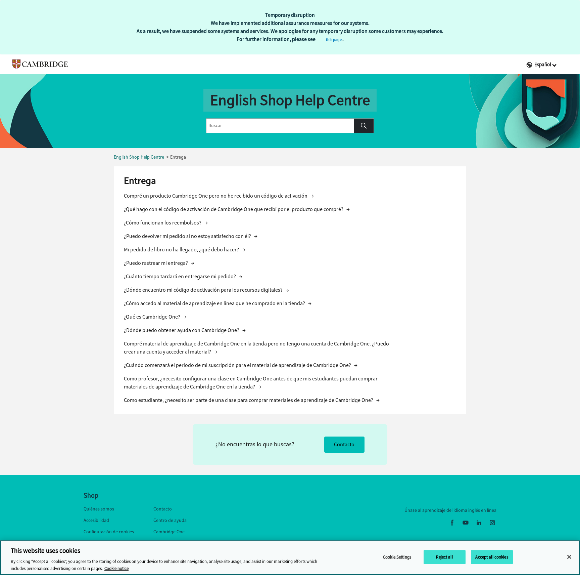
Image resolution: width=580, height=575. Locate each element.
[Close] (569, 556)
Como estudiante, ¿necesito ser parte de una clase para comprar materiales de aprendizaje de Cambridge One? (252, 400)
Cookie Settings (397, 557)
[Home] (37, 64)
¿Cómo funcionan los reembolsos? (166, 222)
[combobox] (280, 126)
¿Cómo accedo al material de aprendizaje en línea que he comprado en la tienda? (217, 303)
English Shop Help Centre (139, 157)
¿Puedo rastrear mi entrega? (159, 263)
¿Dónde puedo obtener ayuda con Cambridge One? (185, 330)
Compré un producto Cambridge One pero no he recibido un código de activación (219, 196)
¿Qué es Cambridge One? (155, 317)
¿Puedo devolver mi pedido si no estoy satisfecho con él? (190, 236)
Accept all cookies (491, 557)
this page (334, 39)
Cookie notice (116, 568)
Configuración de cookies (109, 532)
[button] (364, 126)
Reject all (444, 557)
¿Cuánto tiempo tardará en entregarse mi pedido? (183, 276)
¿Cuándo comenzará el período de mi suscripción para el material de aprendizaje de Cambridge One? (240, 365)
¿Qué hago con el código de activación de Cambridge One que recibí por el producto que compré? (237, 209)
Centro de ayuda (170, 520)
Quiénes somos (99, 509)
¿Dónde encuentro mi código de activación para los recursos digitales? (206, 290)
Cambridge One (169, 532)
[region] (290, 557)
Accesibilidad (96, 520)
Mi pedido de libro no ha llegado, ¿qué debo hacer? (184, 249)
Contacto (344, 444)
